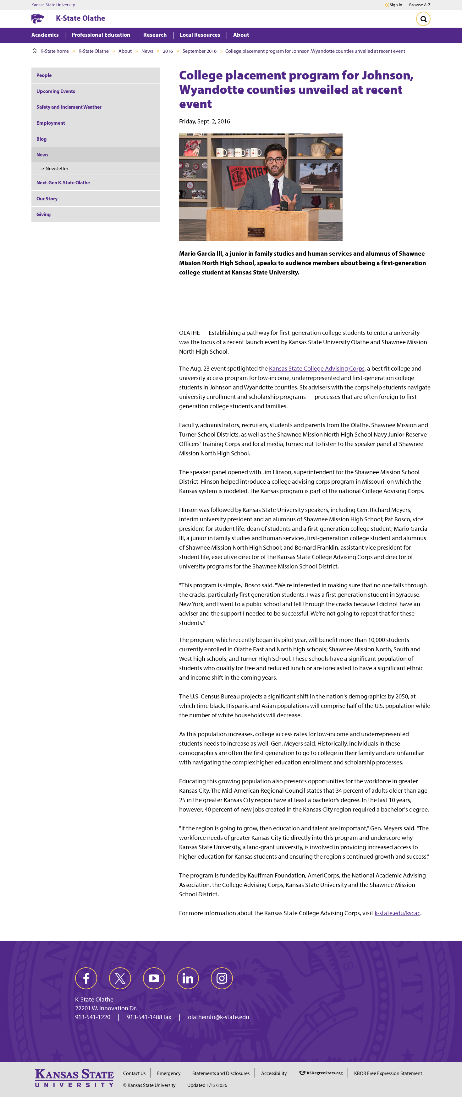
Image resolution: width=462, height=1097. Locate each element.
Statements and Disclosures (221, 1073)
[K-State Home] (37, 19)
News (147, 51)
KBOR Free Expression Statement (388, 1073)
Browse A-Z (420, 5)
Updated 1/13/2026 (207, 1085)
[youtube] (154, 978)
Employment (50, 123)
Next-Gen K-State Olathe (63, 182)
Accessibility (274, 1073)
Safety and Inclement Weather (69, 107)
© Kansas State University (149, 1085)
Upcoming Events (55, 91)
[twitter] (120, 978)
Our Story (47, 198)
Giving (43, 214)
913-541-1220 (92, 1017)
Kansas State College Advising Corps (317, 368)
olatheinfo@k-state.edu (218, 1017)
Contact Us (134, 1073)
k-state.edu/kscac (397, 913)
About (125, 51)
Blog (41, 139)
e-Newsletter (54, 168)
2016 (168, 51)
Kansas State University (53, 5)
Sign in (396, 5)
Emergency (169, 1073)
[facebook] (86, 978)
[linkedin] (188, 978)
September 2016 (200, 51)
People (44, 75)
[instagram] (222, 978)
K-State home (55, 51)
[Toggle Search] (423, 19)
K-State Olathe (80, 18)
